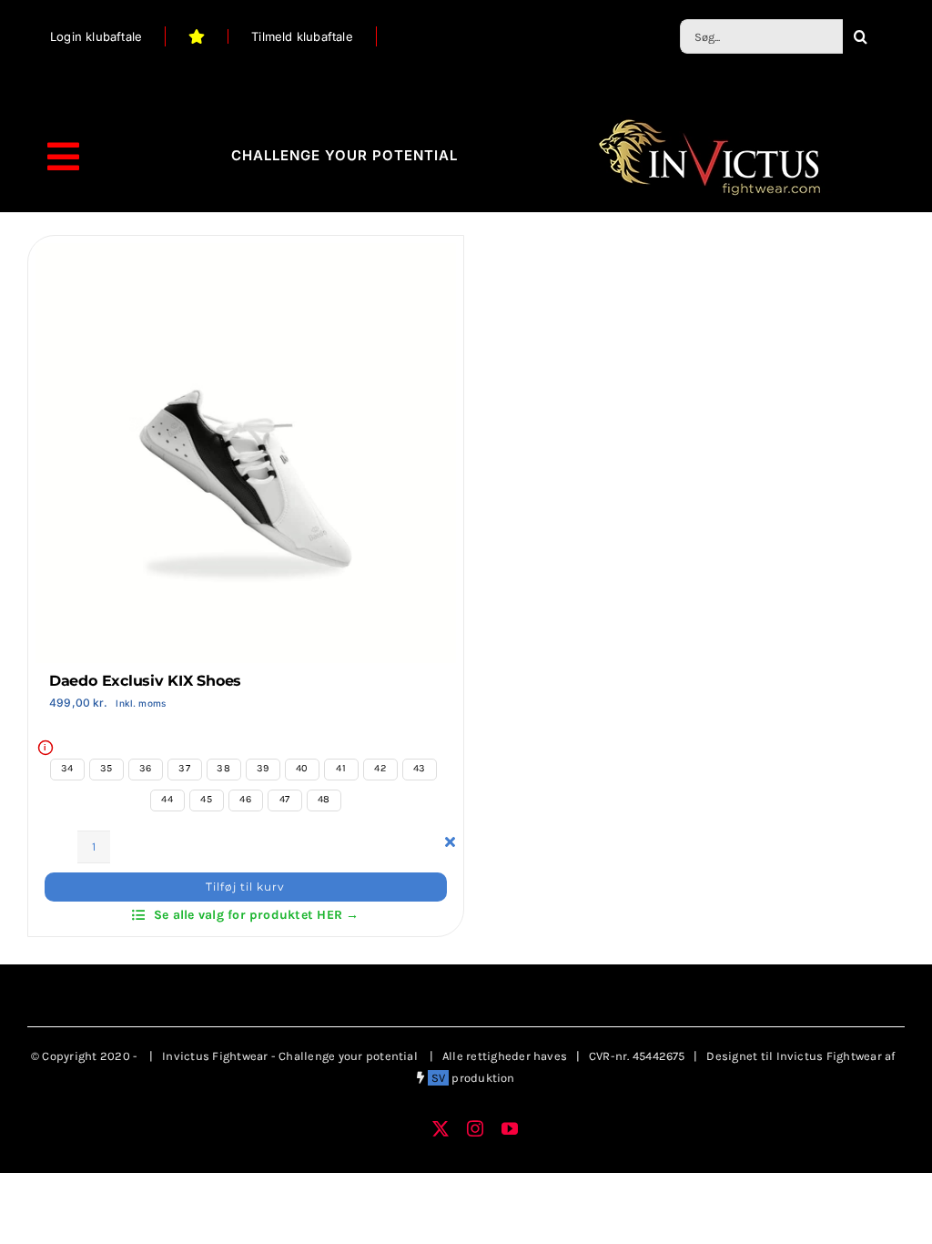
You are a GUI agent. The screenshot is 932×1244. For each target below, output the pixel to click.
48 (323, 799)
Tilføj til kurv (245, 886)
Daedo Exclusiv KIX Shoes (145, 680)
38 (223, 768)
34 (67, 768)
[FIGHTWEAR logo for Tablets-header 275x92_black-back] (709, 121)
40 (302, 768)
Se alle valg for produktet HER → (257, 915)
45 (205, 799)
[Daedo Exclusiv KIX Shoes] (245, 256)
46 (244, 799)
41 (340, 768)
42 (379, 768)
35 (106, 768)
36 (145, 768)
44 (166, 799)
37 (183, 768)
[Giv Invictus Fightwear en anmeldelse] (197, 36)
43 (419, 768)
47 (284, 799)
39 (262, 768)
